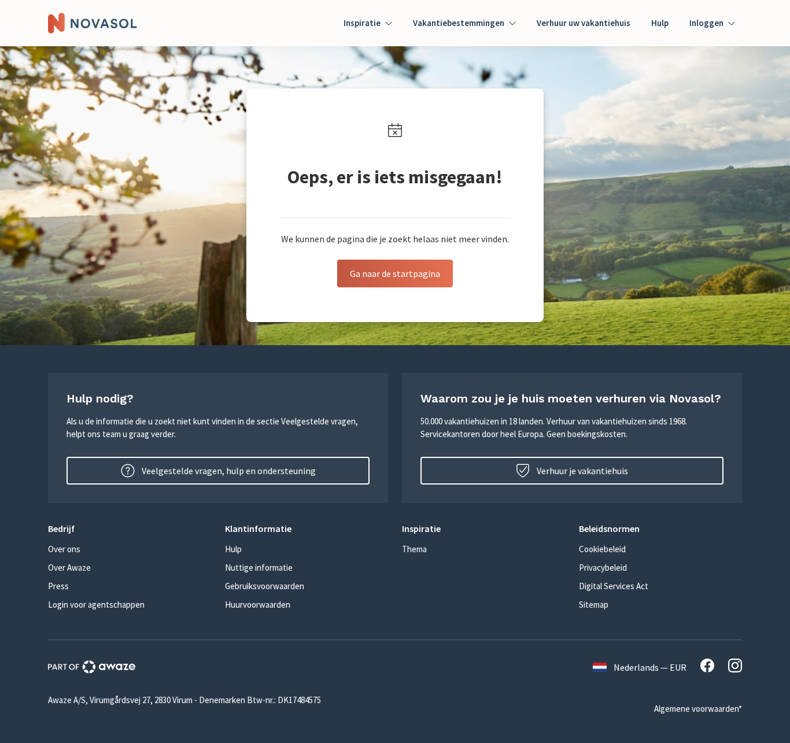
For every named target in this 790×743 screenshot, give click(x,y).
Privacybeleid (603, 567)
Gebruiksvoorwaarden (264, 586)
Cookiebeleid (602, 549)
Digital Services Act (613, 586)
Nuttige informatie (259, 567)
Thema (414, 549)
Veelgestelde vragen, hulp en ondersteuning (229, 470)
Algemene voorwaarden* (698, 708)
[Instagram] (735, 667)
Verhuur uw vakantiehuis (583, 22)
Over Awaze (69, 567)
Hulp (660, 22)
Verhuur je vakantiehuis (582, 470)
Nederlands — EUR (650, 667)
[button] (129, 528)
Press (58, 586)
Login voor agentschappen (96, 604)
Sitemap (593, 604)
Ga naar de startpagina (395, 273)
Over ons (64, 549)
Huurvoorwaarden (257, 604)
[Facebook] (707, 667)
